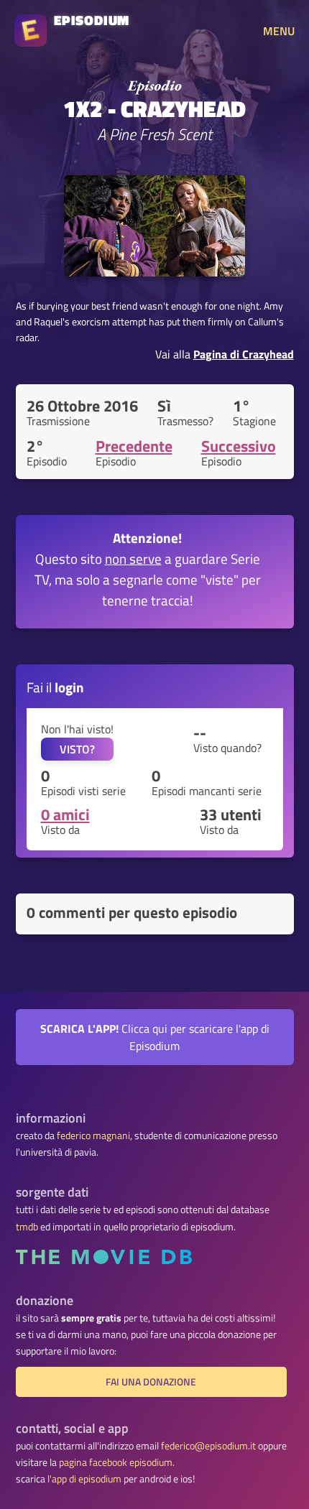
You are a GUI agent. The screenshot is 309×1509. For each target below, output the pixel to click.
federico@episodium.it (208, 1446)
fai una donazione (151, 1382)
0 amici (65, 814)
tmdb (27, 1227)
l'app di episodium (84, 1479)
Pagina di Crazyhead (243, 354)
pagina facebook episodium (115, 1462)
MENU (279, 31)
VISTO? (77, 749)
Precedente (134, 446)
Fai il (55, 687)
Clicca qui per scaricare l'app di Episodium (154, 1037)
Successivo (238, 446)
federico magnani (93, 1135)
